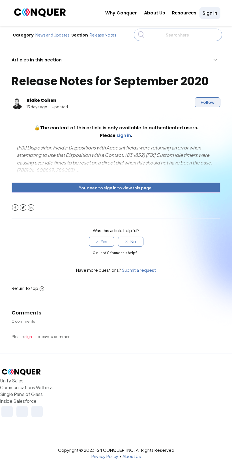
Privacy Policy (104, 456)
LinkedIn (31, 207)
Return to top (25, 288)
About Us (154, 13)
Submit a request (139, 270)
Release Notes (103, 34)
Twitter (23, 207)
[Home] (40, 15)
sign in (30, 336)
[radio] (101, 242)
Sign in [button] (210, 13)
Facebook (15, 207)
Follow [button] (207, 102)
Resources (184, 13)
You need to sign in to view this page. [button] (116, 187)
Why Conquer (121, 13)
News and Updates (52, 34)
